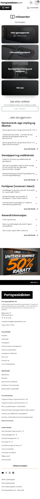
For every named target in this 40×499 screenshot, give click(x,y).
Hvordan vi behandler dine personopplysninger (17, 417)
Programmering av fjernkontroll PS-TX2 (15, 399)
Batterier (4, 378)
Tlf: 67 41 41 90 (6, 318)
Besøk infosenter (8, 421)
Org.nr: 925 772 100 (8, 325)
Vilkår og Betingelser (8, 480)
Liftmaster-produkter (9, 453)
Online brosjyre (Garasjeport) (11, 346)
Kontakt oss (5, 360)
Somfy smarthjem (8, 449)
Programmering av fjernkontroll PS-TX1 (15, 403)
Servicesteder (6, 460)
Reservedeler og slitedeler (10, 389)
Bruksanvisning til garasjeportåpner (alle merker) (18, 410)
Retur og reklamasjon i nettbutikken (14, 406)
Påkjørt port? (6, 456)
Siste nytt (5, 357)
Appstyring (5, 375)
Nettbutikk (5, 339)
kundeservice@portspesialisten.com (14, 321)
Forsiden (4, 336)
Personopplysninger (8, 483)
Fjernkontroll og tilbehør (9, 382)
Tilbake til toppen (20, 466)
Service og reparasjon (9, 350)
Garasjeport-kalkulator (9, 353)
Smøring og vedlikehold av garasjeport (14, 414)
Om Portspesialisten (8, 364)
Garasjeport (6, 343)
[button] (37, 2)
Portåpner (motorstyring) (10, 385)
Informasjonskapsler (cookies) (12, 487)
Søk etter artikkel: (20, 101)
